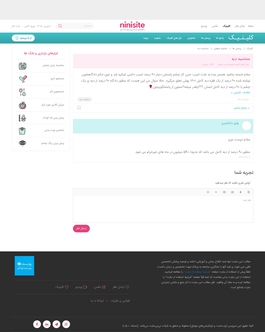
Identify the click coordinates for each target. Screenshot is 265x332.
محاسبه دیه (241, 59)
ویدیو (204, 26)
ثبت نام (16, 26)
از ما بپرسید (25, 38)
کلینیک (226, 26)
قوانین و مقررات (120, 300)
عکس (215, 26)
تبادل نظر (240, 26)
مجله (250, 26)
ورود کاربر (30, 26)
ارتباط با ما (97, 300)
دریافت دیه (84, 99)
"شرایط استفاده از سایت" (197, 272)
